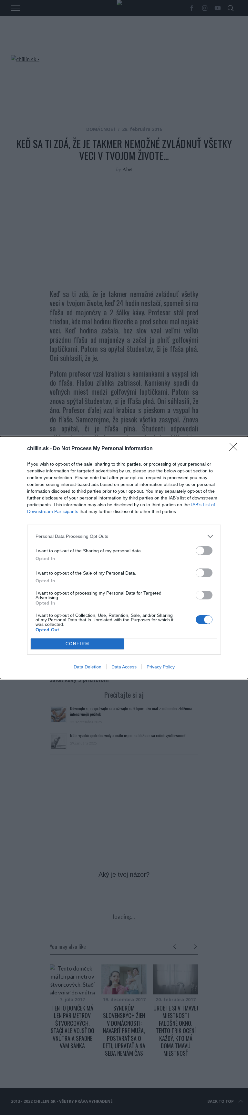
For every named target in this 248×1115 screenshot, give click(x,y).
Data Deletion (87, 666)
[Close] (235, 449)
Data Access (124, 666)
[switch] (204, 550)
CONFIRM (77, 643)
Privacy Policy (161, 666)
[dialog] (124, 557)
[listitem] (124, 536)
